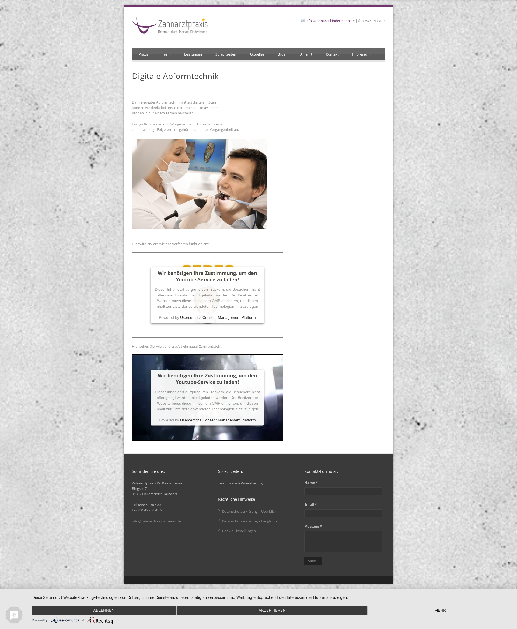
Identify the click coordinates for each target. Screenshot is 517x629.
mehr (440, 610)
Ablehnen (103, 610)
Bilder (282, 54)
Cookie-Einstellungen (239, 530)
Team (166, 54)
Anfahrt (306, 54)
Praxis (143, 54)
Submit (313, 561)
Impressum (361, 54)
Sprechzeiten (225, 54)
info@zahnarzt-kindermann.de (330, 20)
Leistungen (193, 54)
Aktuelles (257, 54)
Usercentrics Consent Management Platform (218, 317)
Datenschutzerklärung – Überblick (249, 511)
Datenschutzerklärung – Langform (249, 521)
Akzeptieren (272, 610)
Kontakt (332, 54)
